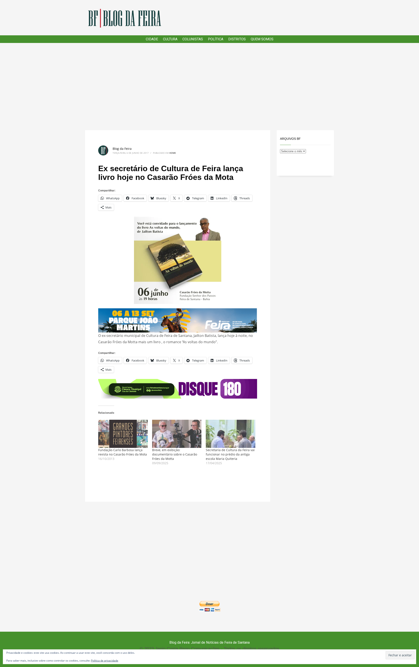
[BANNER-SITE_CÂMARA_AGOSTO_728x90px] (177, 388)
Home (172, 152)
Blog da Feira (122, 149)
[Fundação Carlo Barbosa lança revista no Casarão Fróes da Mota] (123, 434)
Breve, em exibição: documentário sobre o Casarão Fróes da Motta (174, 454)
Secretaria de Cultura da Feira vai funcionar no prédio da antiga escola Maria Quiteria (230, 454)
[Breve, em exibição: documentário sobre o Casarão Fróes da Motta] (177, 434)
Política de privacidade (104, 660)
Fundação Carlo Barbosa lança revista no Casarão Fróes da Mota (122, 452)
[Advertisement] (209, 86)
